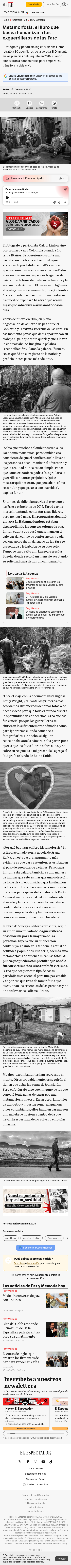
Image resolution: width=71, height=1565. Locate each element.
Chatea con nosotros (37, 1484)
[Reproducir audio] (7, 198)
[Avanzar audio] (59, 202)
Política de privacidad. (52, 1438)
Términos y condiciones (35, 1499)
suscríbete (25, 1424)
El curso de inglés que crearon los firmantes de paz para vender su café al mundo (44, 585)
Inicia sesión (11, 1424)
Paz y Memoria (32, 578)
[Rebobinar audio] (54, 202)
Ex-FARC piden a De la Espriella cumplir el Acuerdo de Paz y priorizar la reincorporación (45, 599)
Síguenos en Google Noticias (37, 1247)
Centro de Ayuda (35, 1507)
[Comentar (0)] (41, 103)
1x (65, 202)
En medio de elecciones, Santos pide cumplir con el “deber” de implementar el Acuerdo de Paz (45, 614)
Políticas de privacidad (35, 1503)
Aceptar (62, 1558)
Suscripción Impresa (35, 1473)
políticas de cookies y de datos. (30, 1562)
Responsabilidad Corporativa (35, 1495)
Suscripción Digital (35, 1479)
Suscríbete (33, 4)
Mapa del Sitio (36, 1468)
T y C (32, 1438)
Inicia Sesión (52, 4)
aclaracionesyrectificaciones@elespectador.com (35, 1533)
